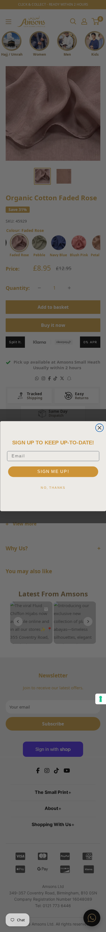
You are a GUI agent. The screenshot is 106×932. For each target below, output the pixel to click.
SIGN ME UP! (53, 471)
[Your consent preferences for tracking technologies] (100, 699)
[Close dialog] (99, 428)
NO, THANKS (53, 487)
